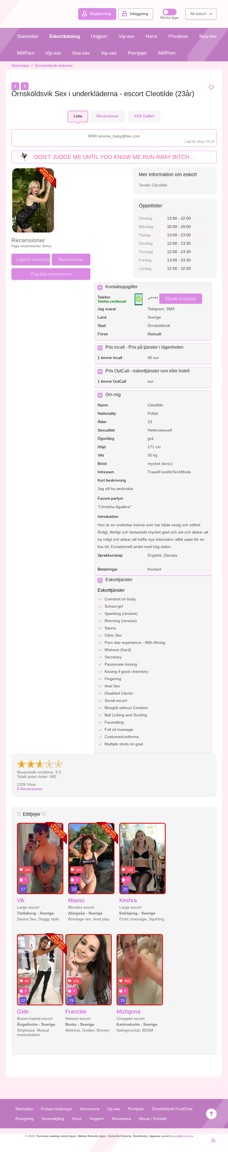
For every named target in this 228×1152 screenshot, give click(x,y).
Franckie (75, 1011)
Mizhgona (128, 1011)
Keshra (128, 900)
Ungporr (99, 36)
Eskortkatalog (64, 36)
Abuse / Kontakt (153, 1118)
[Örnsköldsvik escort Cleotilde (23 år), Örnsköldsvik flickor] (33, 201)
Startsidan (27, 36)
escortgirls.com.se (181, 1136)
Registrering (100, 13)
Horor (151, 36)
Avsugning (24, 1118)
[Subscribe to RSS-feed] (212, 1143)
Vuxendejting (52, 1118)
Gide (23, 1011)
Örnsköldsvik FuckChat (172, 1109)
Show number (181, 298)
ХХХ (144, 116)
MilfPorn (25, 53)
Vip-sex (127, 36)
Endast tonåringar (56, 1109)
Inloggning (139, 13)
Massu (76, 900)
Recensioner (30, 789)
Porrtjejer (137, 53)
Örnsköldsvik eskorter (54, 65)
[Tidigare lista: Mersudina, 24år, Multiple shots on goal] (15, 86)
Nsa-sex (208, 36)
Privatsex (178, 36)
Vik (20, 900)
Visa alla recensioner (51, 274)
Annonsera (89, 1109)
